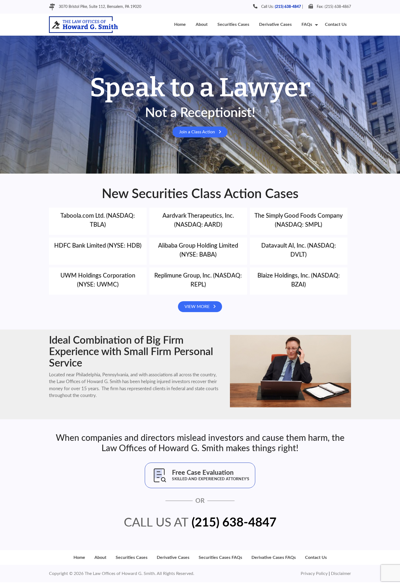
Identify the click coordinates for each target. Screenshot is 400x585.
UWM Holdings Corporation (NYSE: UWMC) (97, 280)
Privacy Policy (315, 573)
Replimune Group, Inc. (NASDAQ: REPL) (198, 280)
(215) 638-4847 (288, 7)
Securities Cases (233, 24)
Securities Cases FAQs (220, 557)
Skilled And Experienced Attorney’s (211, 479)
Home (180, 24)
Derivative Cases (275, 24)
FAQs (306, 24)
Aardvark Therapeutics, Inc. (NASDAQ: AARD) (198, 220)
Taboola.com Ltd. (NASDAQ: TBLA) (97, 220)
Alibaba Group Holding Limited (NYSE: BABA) (198, 250)
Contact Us (336, 24)
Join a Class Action (197, 132)
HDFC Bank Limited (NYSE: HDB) (97, 246)
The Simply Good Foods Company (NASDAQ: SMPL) (298, 220)
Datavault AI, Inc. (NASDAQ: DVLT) (298, 250)
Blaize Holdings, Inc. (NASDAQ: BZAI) (298, 280)
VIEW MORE (197, 306)
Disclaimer (341, 573)
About (202, 24)
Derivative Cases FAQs (273, 557)
